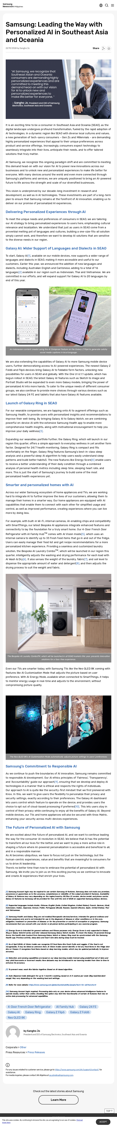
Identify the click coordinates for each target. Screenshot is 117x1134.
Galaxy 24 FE (88, 1006)
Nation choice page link (101, 5)
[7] (85, 559)
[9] (56, 781)
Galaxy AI (14, 1012)
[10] (77, 806)
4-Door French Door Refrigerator (29, 1006)
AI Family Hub (65, 1006)
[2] (20, 272)
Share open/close (103, 48)
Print (108, 48)
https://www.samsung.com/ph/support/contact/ (77, 1070)
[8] (77, 563)
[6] (24, 559)
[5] (83, 534)
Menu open (112, 5)
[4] (93, 459)
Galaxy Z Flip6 (55, 1012)
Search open (107, 5)
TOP (108, 1111)
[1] (29, 255)
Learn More (58, 1100)
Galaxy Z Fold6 (79, 1012)
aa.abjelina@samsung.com (61, 1075)
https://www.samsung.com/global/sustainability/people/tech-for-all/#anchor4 (62, 985)
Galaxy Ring (33, 1012)
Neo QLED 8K (16, 1017)
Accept (103, 1122)
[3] (41, 431)
